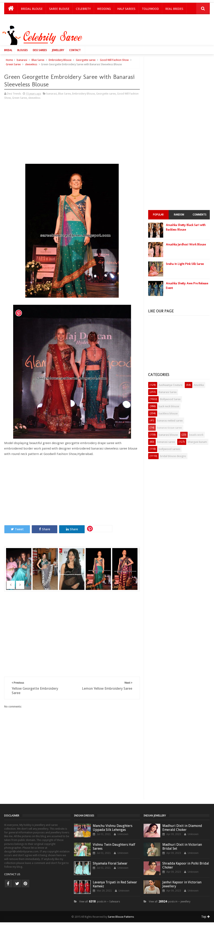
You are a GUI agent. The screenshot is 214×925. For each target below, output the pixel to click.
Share (46, 529)
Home (9, 59)
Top (204, 916)
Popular (158, 214)
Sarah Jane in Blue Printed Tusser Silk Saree (19, 571)
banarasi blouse (168, 434)
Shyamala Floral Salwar (110, 863)
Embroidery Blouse (60, 59)
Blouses (22, 50)
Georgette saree (86, 59)
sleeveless (31, 64)
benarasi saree (166, 441)
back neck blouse (169, 406)
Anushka (199, 385)
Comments (199, 214)
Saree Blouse (59, 8)
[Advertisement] (136, 36)
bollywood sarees (169, 449)
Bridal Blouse (32, 8)
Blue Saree (38, 59)
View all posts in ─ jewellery (169, 901)
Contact (75, 50)
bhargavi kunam (197, 441)
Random (179, 214)
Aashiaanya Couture (170, 385)
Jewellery (58, 50)
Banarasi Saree (168, 392)
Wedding (104, 8)
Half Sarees (126, 8)
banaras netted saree (170, 420)
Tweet (19, 529)
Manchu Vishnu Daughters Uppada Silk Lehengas (112, 828)
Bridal (8, 50)
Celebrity (83, 8)
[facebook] (9, 883)
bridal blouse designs (173, 456)
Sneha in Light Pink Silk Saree (185, 264)
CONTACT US (12, 874)
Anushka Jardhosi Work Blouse (186, 244)
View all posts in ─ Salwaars (99, 901)
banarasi (22, 59)
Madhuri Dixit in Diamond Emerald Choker (182, 828)
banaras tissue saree (169, 427)
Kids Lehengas (32, 19)
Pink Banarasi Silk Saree (125, 563)
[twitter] (17, 883)
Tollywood (150, 8)
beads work (196, 434)
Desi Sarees (40, 50)
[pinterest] (25, 883)
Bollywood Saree (170, 399)
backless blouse (168, 413)
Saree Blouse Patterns (121, 916)
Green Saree (13, 64)
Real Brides (174, 8)
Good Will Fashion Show (114, 59)
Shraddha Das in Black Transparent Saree (72, 571)
